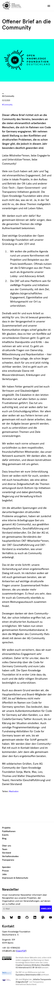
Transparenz (8, 860)
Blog (4, 838)
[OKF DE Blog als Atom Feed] (3, 918)
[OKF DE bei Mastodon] (42, 918)
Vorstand (6, 853)
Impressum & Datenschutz (15, 878)
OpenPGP (21, 951)
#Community (7, 105)
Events (5, 835)
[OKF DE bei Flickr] (19, 918)
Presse (5, 871)
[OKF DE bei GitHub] (27, 918)
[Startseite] (17, 6)
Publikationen (9, 831)
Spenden (6, 867)
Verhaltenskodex (10, 856)
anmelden (46, 909)
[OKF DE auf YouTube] (50, 918)
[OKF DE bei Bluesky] (11, 918)
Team (4, 849)
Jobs (4, 874)
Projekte (6, 828)
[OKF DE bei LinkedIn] (34, 918)
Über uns (6, 846)
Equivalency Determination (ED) (28, 975)
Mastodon (14, 791)
